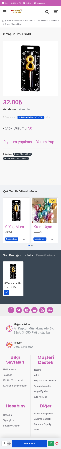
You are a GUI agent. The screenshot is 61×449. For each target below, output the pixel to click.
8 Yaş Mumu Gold (22, 154)
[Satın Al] (51, 443)
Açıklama (9, 109)
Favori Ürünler (45, 255)
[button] (29, 245)
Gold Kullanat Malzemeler (47, 21)
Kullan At (29, 21)
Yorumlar (25, 109)
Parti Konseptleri (14, 21)
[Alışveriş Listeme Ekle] (57, 443)
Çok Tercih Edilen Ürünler (20, 191)
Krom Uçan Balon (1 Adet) (45, 227)
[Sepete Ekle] (6, 292)
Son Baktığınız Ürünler (18, 255)
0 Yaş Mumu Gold (17, 227)
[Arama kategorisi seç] (47, 11)
